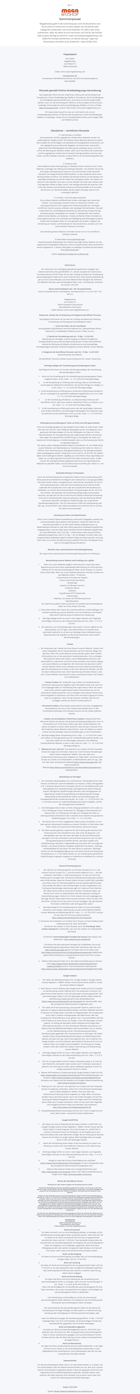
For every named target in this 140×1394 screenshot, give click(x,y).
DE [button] (69, 5)
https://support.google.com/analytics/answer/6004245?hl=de (76, 1077)
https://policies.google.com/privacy (72, 1083)
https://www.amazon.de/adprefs (77, 939)
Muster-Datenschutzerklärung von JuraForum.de (73, 1391)
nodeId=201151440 (94, 969)
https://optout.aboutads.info (85, 762)
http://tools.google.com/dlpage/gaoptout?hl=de (72, 1107)
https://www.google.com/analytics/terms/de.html (60, 1075)
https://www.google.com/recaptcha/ (56, 1172)
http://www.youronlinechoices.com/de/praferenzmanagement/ (75, 767)
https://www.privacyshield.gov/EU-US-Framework (71, 918)
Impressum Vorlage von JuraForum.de (73, 254)
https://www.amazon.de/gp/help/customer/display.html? (64, 969)
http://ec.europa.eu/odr (48, 108)
